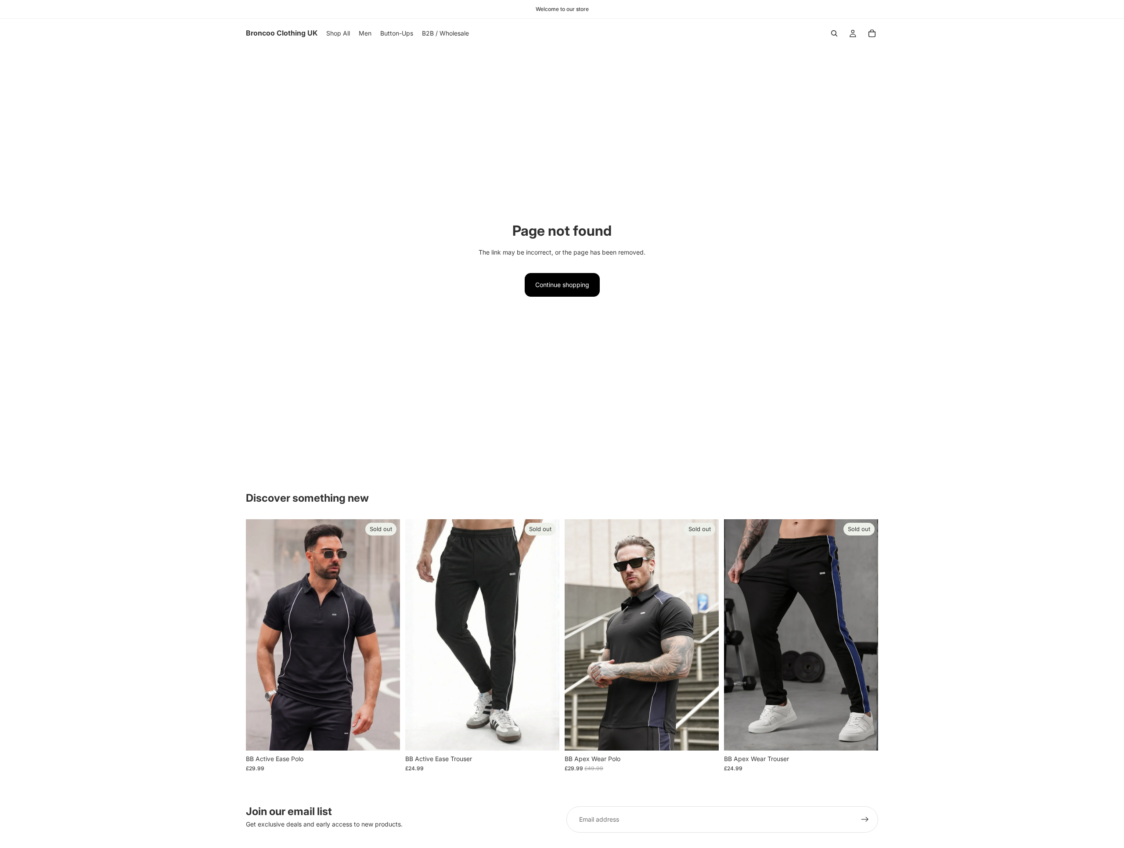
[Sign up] (865, 819)
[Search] (834, 33)
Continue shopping (562, 284)
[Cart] (872, 33)
